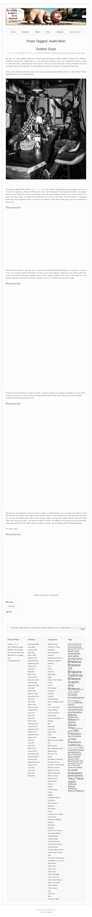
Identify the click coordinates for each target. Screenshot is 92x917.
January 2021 (32, 677)
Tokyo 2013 (52, 869)
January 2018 (32, 726)
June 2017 (31, 743)
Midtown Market (75, 703)
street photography (75, 771)
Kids (49, 723)
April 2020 (31, 688)
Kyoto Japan (52, 732)
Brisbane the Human (55, 658)
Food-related (52, 688)
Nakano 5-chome (54, 767)
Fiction (50, 685)
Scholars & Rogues (54, 819)
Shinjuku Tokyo (53, 628)
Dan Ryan (23, 53)
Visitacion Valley (53, 899)
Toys (49, 891)
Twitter (37, 32)
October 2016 (32, 759)
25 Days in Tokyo (54, 647)
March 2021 (32, 674)
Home (13, 32)
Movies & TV (52, 754)
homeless (72, 694)
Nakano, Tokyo (53, 775)
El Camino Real (73, 692)
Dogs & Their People (55, 680)
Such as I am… (75, 32)
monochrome (75, 707)
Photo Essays (47, 53)
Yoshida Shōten (64, 628)
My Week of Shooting (55, 759)
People (40, 53)
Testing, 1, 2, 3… (14, 644)
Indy (49, 704)
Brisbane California (75, 673)
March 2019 (32, 704)
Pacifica (50, 784)
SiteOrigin (49, 912)
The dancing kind (14, 660)
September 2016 (33, 762)
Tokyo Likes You (53, 877)
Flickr (48, 32)
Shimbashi (51, 825)
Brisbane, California (54, 660)
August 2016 (32, 765)
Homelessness (53, 699)
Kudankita (51, 729)
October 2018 (32, 710)
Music (50, 756)
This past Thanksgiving (56, 858)
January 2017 (32, 751)
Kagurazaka (52, 715)
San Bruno (51, 800)
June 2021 (31, 669)
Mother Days (52, 751)
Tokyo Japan (76, 779)
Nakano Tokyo (72, 726)
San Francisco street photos (74, 755)
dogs (76, 691)
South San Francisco (55, 830)
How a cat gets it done (55, 702)
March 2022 (32, 655)
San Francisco (74, 731)
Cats (49, 666)
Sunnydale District (54, 833)
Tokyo (71, 778)
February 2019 (33, 707)
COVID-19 (71, 691)
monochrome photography (75, 711)
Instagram (59, 32)
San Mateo (51, 808)
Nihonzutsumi (52, 778)
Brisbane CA (74, 666)
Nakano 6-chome (54, 770)
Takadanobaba (53, 836)
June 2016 (31, 770)
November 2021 (33, 660)
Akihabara (51, 650)
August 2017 (32, 737)
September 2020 (33, 685)
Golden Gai (36, 628)
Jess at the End (53, 712)
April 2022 (31, 652)
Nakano (72, 715)
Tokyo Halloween (54, 874)
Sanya (50, 811)
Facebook (25, 32)
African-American (74, 644)
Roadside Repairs (54, 797)
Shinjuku (54, 53)
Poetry (50, 792)
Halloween (51, 691)
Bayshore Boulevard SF (75, 649)
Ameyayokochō (53, 652)
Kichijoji (50, 721)
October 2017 (32, 732)
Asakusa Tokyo (77, 645)
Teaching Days (53, 839)
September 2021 (33, 663)
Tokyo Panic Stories (55, 880)
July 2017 (31, 740)
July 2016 (31, 767)
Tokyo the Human (71, 53)
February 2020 (33, 693)
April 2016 (31, 775)
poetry (70, 730)
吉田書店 (82, 628)
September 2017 (33, 734)
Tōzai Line (51, 893)
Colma (50, 669)
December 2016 (33, 754)
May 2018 (31, 718)
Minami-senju (52, 745)
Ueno (49, 896)
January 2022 (32, 658)
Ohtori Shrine (52, 781)
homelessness (76, 698)
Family (50, 682)
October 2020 (32, 682)
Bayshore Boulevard (74, 647)
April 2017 (31, 745)
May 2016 (31, 773)
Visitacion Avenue (72, 785)
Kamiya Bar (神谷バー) (56, 718)
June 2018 (31, 715)
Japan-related (52, 710)
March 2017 (32, 748)
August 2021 (32, 666)
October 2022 (32, 650)
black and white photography (75, 656)
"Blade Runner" (53, 644)
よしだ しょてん (76, 628)
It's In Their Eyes (54, 707)
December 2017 (33, 729)
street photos (75, 775)
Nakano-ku (73, 717)
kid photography (74, 701)
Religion (50, 795)
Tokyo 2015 (61, 53)
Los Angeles (52, 737)
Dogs (49, 677)
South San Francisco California (75, 765)
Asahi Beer (15, 628)
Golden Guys (46, 49)
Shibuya (50, 822)
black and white (73, 652)
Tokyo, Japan (81, 53)
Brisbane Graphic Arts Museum (74, 683)
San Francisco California (74, 742)
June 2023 (31, 647)
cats (82, 689)
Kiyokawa (51, 726)
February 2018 (33, 723)
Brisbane (74, 661)
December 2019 (33, 696)
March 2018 (32, 721)
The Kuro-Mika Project (55, 849)
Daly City (51, 671)
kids (73, 703)
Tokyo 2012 (52, 866)
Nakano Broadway (54, 773)
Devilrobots (52, 674)
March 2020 (32, 691)
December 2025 (33, 644)
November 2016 (33, 756)
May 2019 (31, 699)
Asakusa (51, 655)
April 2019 (31, 702)
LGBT (50, 734)
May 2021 (31, 671)
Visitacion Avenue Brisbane (76, 789)
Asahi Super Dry (25, 628)
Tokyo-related (52, 885)
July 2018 (31, 712)
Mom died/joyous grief (15, 647)
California (51, 663)
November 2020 (33, 680)
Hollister (50, 696)
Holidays (51, 693)
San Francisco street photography (76, 750)
